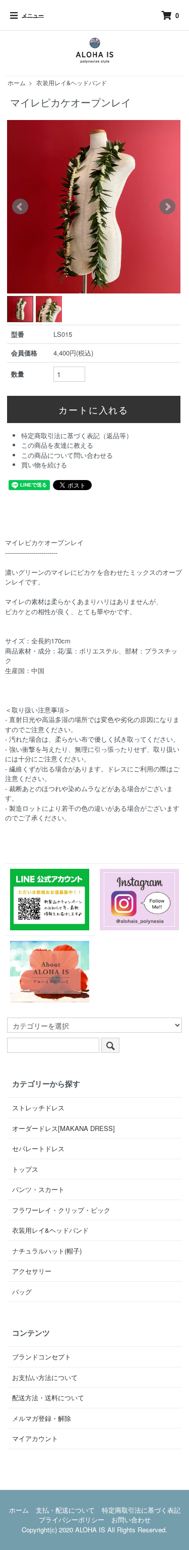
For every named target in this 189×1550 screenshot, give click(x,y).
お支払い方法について (45, 1377)
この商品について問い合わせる (67, 455)
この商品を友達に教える (57, 445)
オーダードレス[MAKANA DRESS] (63, 1128)
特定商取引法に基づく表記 (141, 1510)
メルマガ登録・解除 (41, 1418)
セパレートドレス (38, 1148)
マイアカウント (35, 1438)
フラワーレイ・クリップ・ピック (61, 1210)
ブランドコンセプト (41, 1356)
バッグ (22, 1291)
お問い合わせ (131, 1519)
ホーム (17, 82)
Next (167, 207)
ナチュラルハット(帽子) (47, 1251)
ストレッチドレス (38, 1107)
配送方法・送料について (48, 1397)
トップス (25, 1169)
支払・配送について (65, 1510)
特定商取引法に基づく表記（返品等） (77, 435)
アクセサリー (31, 1271)
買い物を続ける (44, 464)
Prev (20, 207)
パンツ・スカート (38, 1189)
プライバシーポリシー (71, 1519)
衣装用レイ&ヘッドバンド (71, 82)
